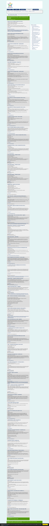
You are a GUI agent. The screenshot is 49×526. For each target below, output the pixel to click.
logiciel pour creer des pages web (35, 46)
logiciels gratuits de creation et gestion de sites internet (36, 32)
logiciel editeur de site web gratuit (36, 39)
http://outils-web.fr (11, 315)
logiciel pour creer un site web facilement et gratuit (14, 30)
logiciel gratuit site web (35, 42)
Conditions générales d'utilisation (18, 521)
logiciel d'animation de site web (20, 294)
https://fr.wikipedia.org (11, 292)
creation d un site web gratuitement (16, 31)
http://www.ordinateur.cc (11, 60)
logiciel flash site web (35, 36)
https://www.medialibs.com (12, 326)
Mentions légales (11, 521)
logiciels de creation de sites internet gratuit (35, 35)
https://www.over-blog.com (12, 133)
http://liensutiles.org (11, 448)
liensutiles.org (10, 428)
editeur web (23, 9)
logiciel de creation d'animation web (15, 316)
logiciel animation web (35, 37)
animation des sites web (35, 28)
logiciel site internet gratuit (35, 41)
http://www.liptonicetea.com (12, 418)
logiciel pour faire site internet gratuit (36, 43)
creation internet (35, 9)
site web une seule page (11, 382)
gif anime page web (26, 294)
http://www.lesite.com (11, 478)
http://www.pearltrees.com (12, 263)
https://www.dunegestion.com (12, 125)
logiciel (29, 9)
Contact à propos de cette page (33, 521)
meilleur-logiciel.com (11, 51)
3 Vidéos (11, 19)
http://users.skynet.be (11, 41)
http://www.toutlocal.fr (11, 143)
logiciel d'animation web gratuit (12, 294)
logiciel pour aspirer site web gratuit (18, 382)
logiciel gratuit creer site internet (36, 40)
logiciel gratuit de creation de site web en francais (36, 38)
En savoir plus (6, 525)
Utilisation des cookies (26, 521)
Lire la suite (8, 27)
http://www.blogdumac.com (12, 213)
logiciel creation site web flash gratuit (36, 27)
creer (16, 9)
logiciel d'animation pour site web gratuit (15, 293)
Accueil (8, 521)
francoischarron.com (11, 105)
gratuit (10, 9)
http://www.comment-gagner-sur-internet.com (14, 255)
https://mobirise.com (11, 360)
